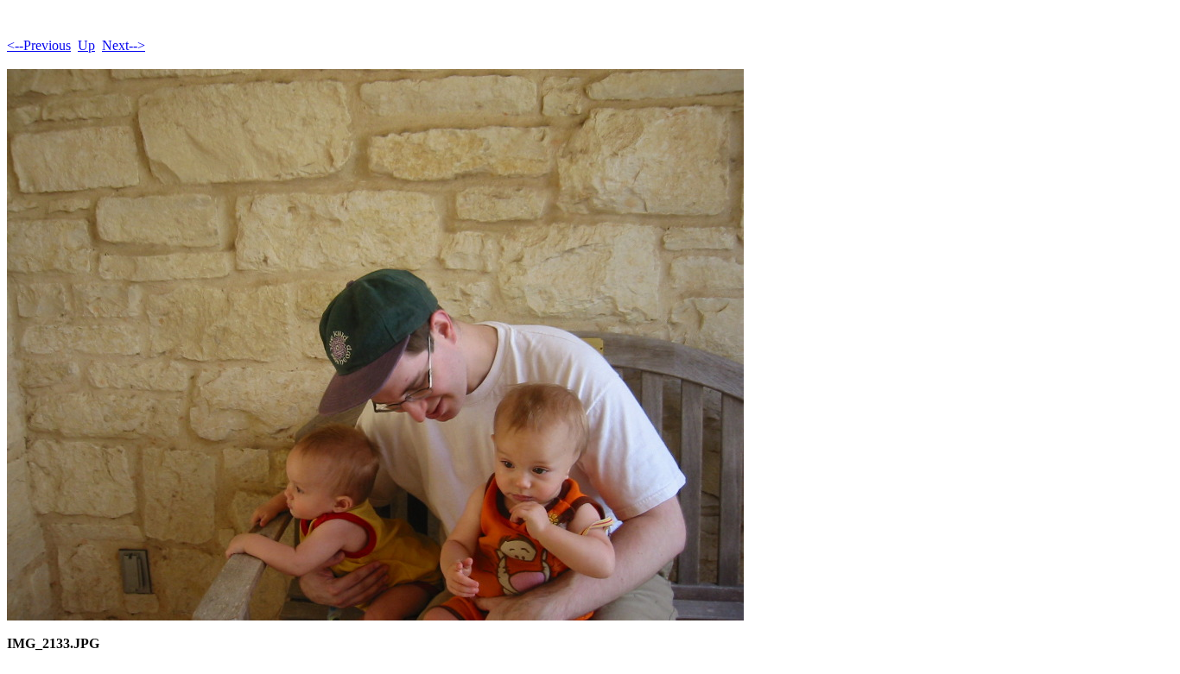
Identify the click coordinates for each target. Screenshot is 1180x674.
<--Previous (39, 45)
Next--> (123, 45)
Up (86, 45)
